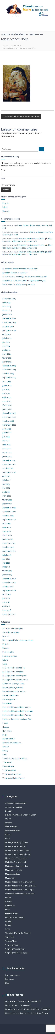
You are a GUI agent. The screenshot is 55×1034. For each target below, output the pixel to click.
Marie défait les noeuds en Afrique (16, 707)
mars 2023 (6, 401)
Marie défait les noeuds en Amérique (17, 711)
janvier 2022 (7, 456)
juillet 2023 (7, 385)
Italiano (5, 207)
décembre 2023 (9, 366)
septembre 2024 (9, 330)
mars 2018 (6, 610)
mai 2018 (6, 602)
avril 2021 (6, 492)
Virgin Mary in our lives (11, 774)
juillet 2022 (7, 433)
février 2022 (7, 453)
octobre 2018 (8, 587)
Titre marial (7, 762)
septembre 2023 (9, 378)
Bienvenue (9, 979)
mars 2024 (6, 354)
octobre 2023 (8, 374)
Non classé (7, 731)
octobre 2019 (8, 547)
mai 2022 (6, 441)
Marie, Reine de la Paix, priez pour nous (18, 284)
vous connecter (20, 133)
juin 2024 (6, 342)
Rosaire (5, 747)
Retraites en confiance (11, 743)
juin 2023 (6, 389)
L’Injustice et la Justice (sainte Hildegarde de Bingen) (23, 281)
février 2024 (7, 358)
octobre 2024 (8, 326)
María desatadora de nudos (13, 691)
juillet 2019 (6, 555)
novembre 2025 (9, 299)
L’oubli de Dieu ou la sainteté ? (14, 273)
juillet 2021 (6, 480)
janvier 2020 (7, 539)
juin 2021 (6, 484)
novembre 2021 (8, 464)
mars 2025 (6, 307)
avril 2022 (6, 445)
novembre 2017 (8, 614)
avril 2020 (6, 527)
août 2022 (6, 429)
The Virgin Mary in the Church (14, 759)
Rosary (5, 751)
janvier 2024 (7, 362)
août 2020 (6, 523)
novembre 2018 (9, 583)
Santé (4, 755)
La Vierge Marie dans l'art (12, 672)
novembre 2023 (9, 370)
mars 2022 (6, 449)
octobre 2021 (8, 468)
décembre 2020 (9, 508)
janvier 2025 (7, 315)
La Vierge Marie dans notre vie (15, 680)
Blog (7, 983)
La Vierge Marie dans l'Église (14, 676)
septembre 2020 (9, 520)
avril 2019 (6, 567)
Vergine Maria (8, 766)
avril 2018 (6, 606)
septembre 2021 (9, 472)
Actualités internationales (12, 628)
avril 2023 (6, 397)
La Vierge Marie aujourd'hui (13, 668)
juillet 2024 (7, 338)
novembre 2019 (8, 543)
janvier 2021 (7, 504)
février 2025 (7, 311)
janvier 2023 (7, 409)
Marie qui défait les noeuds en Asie (16, 719)
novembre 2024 (9, 322)
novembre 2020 (9, 512)
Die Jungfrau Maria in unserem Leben (17, 640)
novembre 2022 (9, 417)
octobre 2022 (8, 421)
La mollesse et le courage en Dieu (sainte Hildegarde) (24, 277)
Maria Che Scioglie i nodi (12, 688)
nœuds (5, 723)
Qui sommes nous (12, 975)
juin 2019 (6, 559)
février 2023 (7, 405)
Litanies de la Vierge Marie (13, 684)
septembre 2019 (9, 551)
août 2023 (6, 382)
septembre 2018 (9, 590)
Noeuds (5, 727)
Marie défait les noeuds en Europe (16, 715)
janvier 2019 (7, 575)
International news (9, 656)
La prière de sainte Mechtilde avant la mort (19, 269)
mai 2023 (6, 393)
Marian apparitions (9, 699)
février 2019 (7, 571)
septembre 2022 (9, 425)
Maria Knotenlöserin (10, 695)
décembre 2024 (9, 318)
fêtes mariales (8, 652)
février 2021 (7, 500)
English (5, 203)
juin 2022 (6, 437)
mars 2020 (6, 531)
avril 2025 (6, 303)
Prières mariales (8, 739)
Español (5, 648)
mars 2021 (6, 496)
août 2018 (6, 594)
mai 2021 (6, 488)
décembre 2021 (9, 460)
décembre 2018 (9, 579)
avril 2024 (6, 350)
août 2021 (6, 476)
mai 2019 (6, 563)
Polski (4, 735)
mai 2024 (6, 346)
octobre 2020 (8, 516)
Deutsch (5, 211)
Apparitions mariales (10, 632)
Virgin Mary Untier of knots (13, 778)
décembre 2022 (9, 413)
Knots (4, 664)
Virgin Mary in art (9, 770)
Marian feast (7, 703)
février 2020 (7, 535)
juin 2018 (6, 598)
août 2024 (6, 334)
